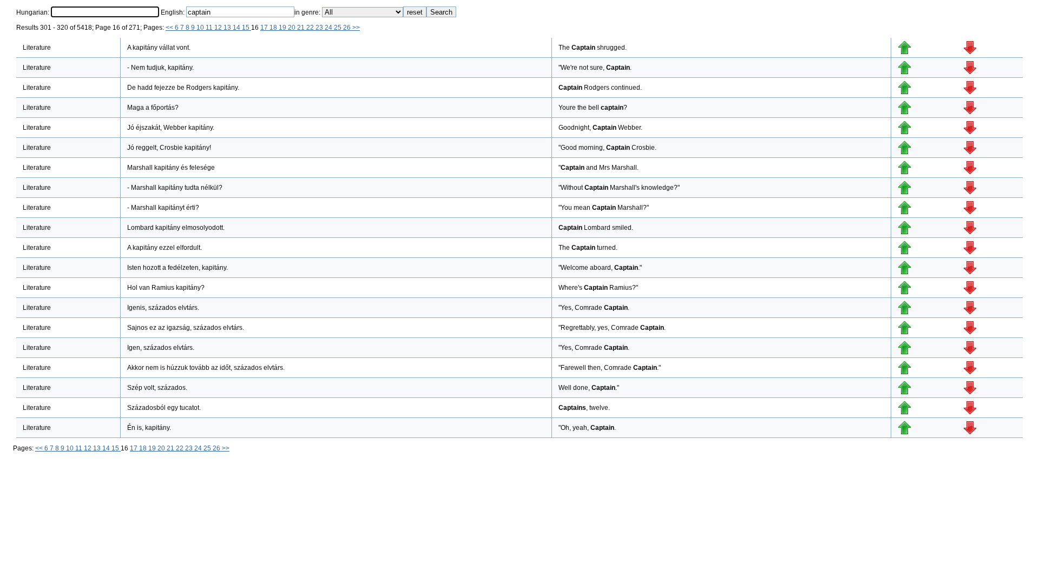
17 (264, 27)
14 (237, 27)
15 (246, 27)
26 (347, 27)
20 (292, 27)
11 (210, 27)
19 (283, 27)
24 (329, 27)
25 (338, 27)
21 (301, 27)
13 (228, 27)
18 (274, 27)
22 (310, 27)
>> (356, 27)
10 (201, 27)
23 (320, 27)
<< (170, 27)
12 (218, 27)
